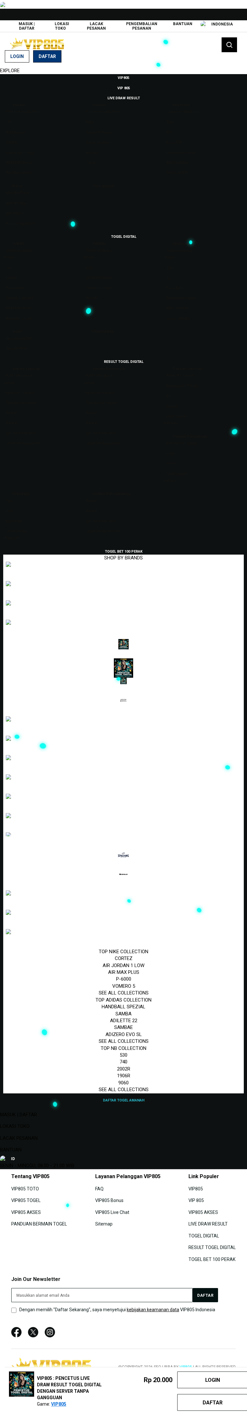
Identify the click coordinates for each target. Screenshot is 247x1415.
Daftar (47, 56)
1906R (123, 1076)
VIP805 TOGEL (26, 1200)
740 (123, 1062)
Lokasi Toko (62, 26)
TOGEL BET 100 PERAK (211, 1259)
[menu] (123, 588)
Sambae (123, 1027)
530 (123, 1055)
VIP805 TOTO (25, 1188)
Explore (10, 70)
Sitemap (104, 1223)
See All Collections (124, 993)
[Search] (229, 44)
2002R (123, 1069)
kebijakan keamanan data (153, 1309)
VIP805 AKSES (26, 1212)
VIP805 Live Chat (112, 1212)
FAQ (99, 1188)
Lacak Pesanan (96, 26)
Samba (123, 1014)
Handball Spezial (123, 1007)
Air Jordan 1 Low (123, 965)
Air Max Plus (123, 972)
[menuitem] (123, 77)
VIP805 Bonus (109, 1200)
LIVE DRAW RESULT (208, 1223)
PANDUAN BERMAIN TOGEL (39, 1223)
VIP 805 (196, 1200)
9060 (123, 1083)
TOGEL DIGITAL (203, 1235)
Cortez (124, 958)
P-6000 (123, 979)
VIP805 (195, 1188)
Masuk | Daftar (27, 26)
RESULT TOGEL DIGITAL (212, 1247)
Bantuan (182, 24)
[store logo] (37, 43)
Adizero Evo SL (123, 1034)
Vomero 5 (123, 986)
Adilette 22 (123, 1020)
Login (17, 56)
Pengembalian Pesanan (141, 26)
